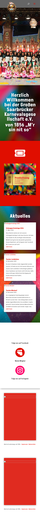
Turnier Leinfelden (12, 259)
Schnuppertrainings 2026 (15, 228)
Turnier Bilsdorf (11, 290)
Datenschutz (32, 444)
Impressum (24, 444)
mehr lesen (9, 247)
